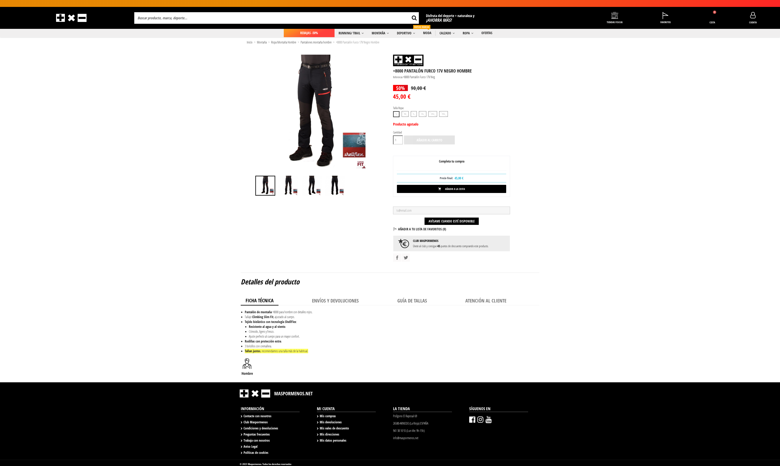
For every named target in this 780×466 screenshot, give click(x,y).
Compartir (397, 258)
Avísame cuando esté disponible (452, 221)
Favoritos (665, 22)
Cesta (712, 22)
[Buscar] (414, 18)
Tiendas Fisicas (615, 22)
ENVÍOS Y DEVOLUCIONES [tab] (335, 300)
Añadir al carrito (429, 140)
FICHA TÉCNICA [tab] (260, 300)
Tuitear (406, 258)
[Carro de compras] (712, 15)
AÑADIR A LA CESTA (451, 189)
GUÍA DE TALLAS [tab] (412, 300)
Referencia (397, 77)
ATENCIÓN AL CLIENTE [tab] (485, 300)
